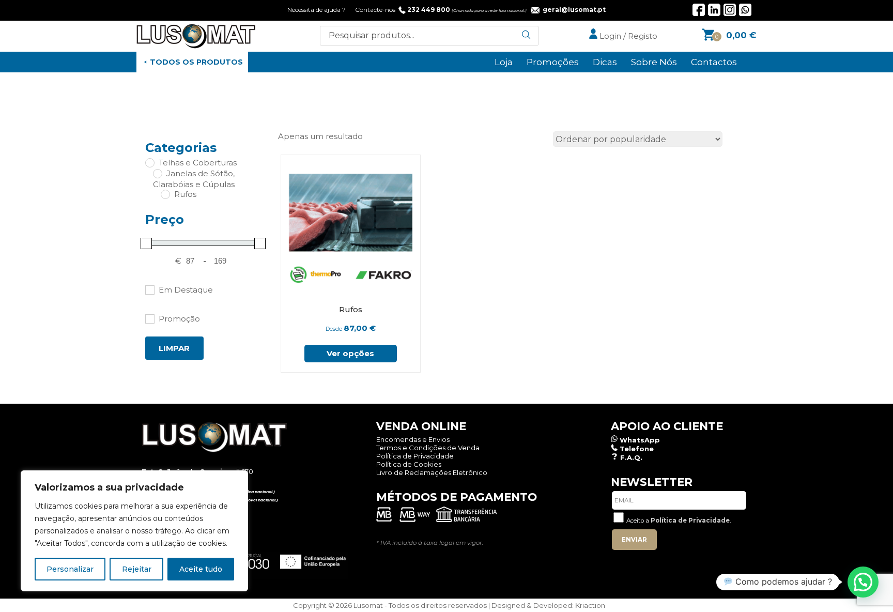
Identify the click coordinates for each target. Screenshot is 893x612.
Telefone (637, 449)
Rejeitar (136, 569)
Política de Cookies (408, 464)
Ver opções (350, 353)
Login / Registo (627, 36)
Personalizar (70, 569)
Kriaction (590, 605)
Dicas (605, 62)
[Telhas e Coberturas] (149, 162)
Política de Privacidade (415, 456)
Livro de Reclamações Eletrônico (431, 472)
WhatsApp (640, 440)
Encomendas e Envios (413, 439)
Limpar (174, 348)
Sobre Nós (654, 62)
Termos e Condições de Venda (428, 447)
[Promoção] (149, 318)
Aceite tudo (200, 569)
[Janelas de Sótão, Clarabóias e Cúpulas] (157, 173)
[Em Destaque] (149, 289)
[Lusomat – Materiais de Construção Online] (195, 46)
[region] (134, 530)
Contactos (714, 62)
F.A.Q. (631, 457)
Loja (504, 62)
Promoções (553, 62)
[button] (863, 582)
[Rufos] (165, 194)
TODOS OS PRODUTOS (196, 62)
